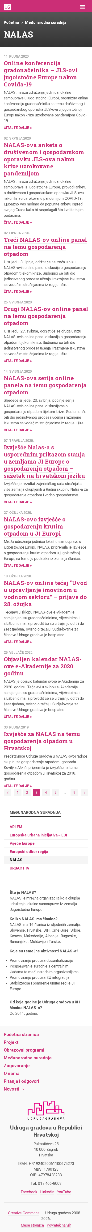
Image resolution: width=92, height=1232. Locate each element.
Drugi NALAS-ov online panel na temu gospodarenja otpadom (46, 316)
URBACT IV (19, 868)
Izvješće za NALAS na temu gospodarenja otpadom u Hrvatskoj (42, 741)
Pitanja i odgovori (21, 1081)
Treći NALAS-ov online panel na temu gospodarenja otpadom (45, 247)
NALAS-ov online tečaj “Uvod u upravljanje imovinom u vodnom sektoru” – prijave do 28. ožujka (45, 593)
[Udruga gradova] (7, 7)
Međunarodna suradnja (45, 22)
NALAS (16, 860)
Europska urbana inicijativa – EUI (38, 835)
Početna (11, 22)
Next (84, 792)
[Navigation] (82, 7)
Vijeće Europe (22, 843)
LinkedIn (47, 1192)
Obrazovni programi (24, 1050)
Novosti (11, 1089)
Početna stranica (21, 1034)
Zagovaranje (17, 1065)
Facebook (29, 1192)
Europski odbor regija (29, 851)
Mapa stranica (32, 1225)
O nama (12, 1073)
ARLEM (16, 827)
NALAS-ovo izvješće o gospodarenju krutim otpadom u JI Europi (35, 526)
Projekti (12, 1042)
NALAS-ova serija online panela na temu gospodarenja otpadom (45, 385)
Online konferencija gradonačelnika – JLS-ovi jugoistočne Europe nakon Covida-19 (41, 73)
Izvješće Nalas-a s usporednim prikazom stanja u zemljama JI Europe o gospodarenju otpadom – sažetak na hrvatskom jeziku (44, 461)
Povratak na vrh (59, 1225)
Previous (7, 792)
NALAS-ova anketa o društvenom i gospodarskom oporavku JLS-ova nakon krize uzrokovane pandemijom (44, 159)
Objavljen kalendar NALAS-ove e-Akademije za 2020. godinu (43, 666)
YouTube (64, 1192)
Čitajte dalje (16, 128)
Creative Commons (23, 1213)
